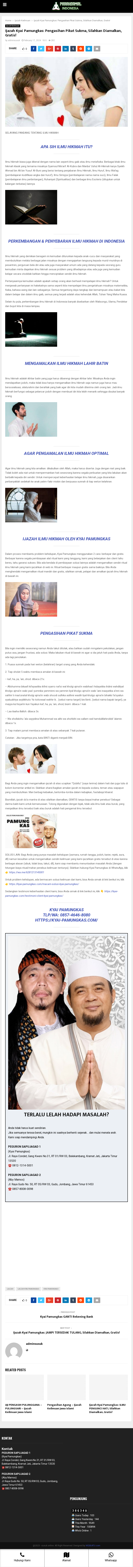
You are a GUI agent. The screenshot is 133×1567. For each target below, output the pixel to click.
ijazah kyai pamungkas (28, 1289)
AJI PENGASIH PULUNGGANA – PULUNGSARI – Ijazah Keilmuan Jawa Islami (23, 1409)
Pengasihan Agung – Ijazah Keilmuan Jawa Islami (64, 1407)
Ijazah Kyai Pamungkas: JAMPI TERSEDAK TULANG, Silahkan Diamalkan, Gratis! (66, 1332)
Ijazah (10, 1289)
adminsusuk (14, 40)
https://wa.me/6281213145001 (26, 872)
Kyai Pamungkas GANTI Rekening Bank (66, 1316)
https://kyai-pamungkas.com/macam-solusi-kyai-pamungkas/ (44, 884)
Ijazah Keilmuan (12, 26)
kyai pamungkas (51, 1289)
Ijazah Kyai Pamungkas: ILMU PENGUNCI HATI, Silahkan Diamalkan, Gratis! (107, 1409)
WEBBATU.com (93, 1545)
